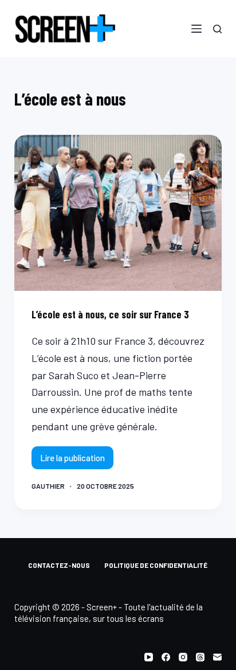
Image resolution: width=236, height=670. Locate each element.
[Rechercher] (217, 29)
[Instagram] (183, 657)
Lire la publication (72, 461)
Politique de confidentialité (155, 565)
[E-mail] (217, 657)
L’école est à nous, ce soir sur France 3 (110, 314)
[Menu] (196, 29)
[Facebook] (166, 657)
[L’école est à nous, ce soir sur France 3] (118, 213)
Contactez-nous (59, 565)
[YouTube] (148, 657)
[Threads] (200, 657)
